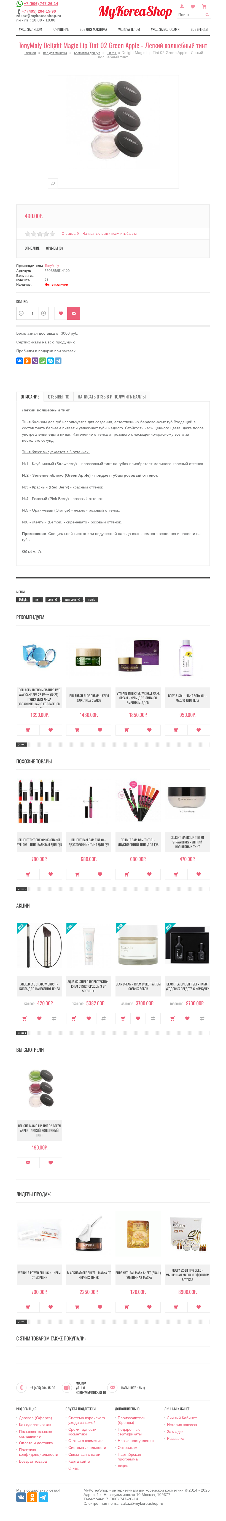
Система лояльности (87, 1447)
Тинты (112, 52)
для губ (52, 599)
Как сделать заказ (35, 1424)
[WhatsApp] (42, 360)
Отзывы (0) (58, 396)
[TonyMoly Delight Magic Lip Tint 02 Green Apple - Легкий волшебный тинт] (53, 183)
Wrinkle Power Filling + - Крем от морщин (39, 1275)
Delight (23, 599)
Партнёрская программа (129, 1456)
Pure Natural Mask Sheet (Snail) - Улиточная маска (138, 1275)
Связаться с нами (84, 1454)
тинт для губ (72, 599)
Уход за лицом (30, 29)
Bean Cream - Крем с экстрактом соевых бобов (138, 986)
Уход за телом (129, 29)
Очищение (61, 29)
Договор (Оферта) (35, 1418)
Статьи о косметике (86, 1440)
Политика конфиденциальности (38, 1452)
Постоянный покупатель (182, 6)
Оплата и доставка (36, 1443)
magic (91, 599)
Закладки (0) (193, 6)
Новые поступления (136, 1440)
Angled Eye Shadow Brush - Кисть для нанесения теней (39, 986)
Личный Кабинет (182, 1418)
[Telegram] (58, 360)
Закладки (175, 1431)
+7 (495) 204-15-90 (39, 11)
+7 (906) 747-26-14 (41, 3)
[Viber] (35, 360)
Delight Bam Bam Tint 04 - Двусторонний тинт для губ (89, 842)
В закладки (60, 313)
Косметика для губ (87, 52)
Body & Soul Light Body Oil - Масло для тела (187, 698)
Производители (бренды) (132, 1420)
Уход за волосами (165, 29)
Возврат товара (33, 1461)
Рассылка (175, 1438)
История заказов (182, 1424)
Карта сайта (79, 1461)
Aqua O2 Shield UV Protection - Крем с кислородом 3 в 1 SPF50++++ (89, 986)
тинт (38, 599)
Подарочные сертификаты (130, 1431)
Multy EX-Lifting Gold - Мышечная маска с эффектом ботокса (187, 1275)
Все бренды (199, 29)
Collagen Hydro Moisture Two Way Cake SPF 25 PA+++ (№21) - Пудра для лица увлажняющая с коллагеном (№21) (39, 699)
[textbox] (194, 14)
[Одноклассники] (27, 360)
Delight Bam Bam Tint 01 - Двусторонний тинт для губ (138, 842)
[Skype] (50, 360)
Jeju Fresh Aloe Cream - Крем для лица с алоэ (89, 698)
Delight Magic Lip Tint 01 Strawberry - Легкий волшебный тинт (187, 842)
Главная (30, 52)
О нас (73, 1468)
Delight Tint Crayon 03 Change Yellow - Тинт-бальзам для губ (39, 842)
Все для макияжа (93, 29)
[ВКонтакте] (19, 360)
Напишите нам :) (133, 1388)
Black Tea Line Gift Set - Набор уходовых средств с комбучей (187, 986)
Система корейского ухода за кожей (86, 1420)
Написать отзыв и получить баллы (112, 396)
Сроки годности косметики (82, 1431)
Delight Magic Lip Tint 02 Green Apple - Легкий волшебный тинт (39, 1130)
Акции (123, 1466)
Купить (28, 730)
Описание (30, 396)
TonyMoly (52, 266)
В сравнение (54, 1018)
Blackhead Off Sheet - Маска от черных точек (89, 1275)
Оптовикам (128, 1447)
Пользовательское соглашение (35, 1433)
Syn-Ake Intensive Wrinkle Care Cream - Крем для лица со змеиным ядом (138, 698)
